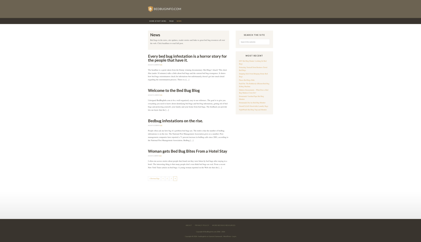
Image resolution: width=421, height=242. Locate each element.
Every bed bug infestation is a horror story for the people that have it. (187, 58)
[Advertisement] (188, 199)
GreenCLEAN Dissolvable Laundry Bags (253, 106)
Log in (234, 236)
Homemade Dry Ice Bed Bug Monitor (252, 102)
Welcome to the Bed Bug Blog (174, 90)
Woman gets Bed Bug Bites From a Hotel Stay (187, 151)
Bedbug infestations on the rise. (175, 120)
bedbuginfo (202, 236)
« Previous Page (154, 178)
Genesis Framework (215, 236)
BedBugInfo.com (210, 9)
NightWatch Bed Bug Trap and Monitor (253, 109)
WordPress (227, 236)
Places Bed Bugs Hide (247, 80)
